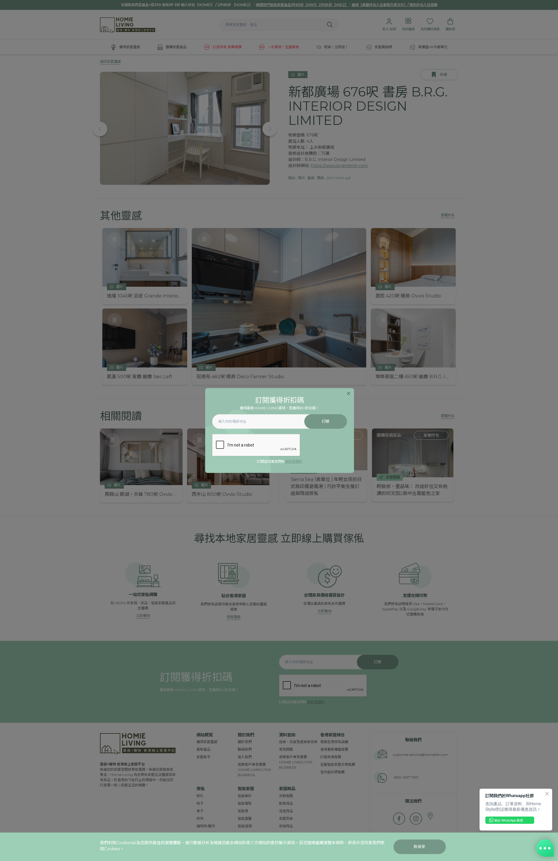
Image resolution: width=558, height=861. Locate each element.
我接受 (419, 846)
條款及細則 (293, 461)
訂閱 (326, 421)
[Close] (348, 393)
